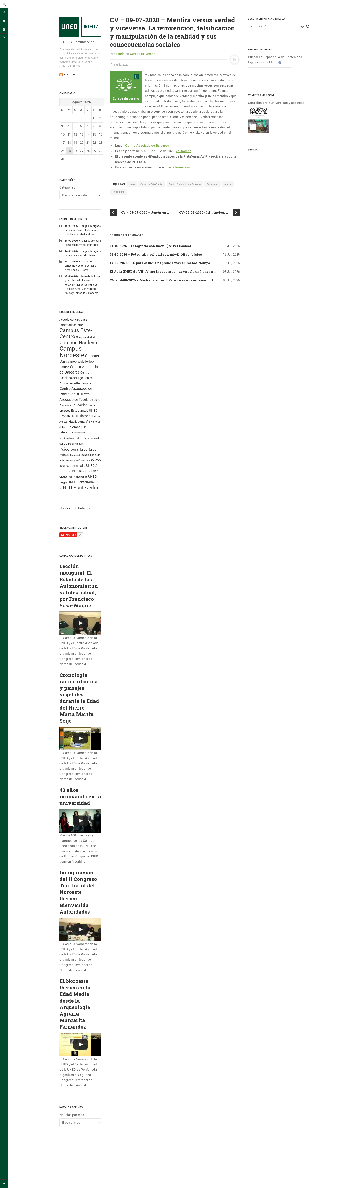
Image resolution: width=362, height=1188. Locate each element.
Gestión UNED (68, 416)
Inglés (84, 427)
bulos (132, 184)
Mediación (79, 432)
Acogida (64, 319)
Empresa (64, 410)
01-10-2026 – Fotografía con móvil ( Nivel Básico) (150, 246)
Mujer (80, 438)
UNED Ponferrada (81, 482)
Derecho (94, 400)
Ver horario (183, 151)
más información (177, 167)
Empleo (92, 405)
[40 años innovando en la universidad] (80, 821)
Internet (228, 184)
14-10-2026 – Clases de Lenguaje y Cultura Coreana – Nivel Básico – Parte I (81, 265)
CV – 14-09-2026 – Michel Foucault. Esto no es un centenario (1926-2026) (169, 280)
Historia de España (79, 421)
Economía (65, 405)
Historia (84, 416)
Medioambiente (67, 438)
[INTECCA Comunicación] (80, 27)
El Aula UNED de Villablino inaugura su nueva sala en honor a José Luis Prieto (175, 271)
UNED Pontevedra (78, 487)
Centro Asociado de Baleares (185, 184)
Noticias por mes (71, 1115)
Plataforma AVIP (76, 443)
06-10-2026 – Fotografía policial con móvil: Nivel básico (156, 254)
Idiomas (74, 427)
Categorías (67, 187)
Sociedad (75, 454)
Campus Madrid (85, 337)
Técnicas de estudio (72, 466)
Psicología (68, 449)
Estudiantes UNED (84, 410)
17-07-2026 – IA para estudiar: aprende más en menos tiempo (160, 263)
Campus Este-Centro (75, 333)
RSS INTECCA (71, 74)
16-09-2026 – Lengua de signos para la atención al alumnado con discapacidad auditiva (83, 230)
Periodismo (118, 191)
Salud (83, 449)
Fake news (212, 184)
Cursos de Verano (142, 54)
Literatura (66, 432)
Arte (80, 325)
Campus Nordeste (78, 342)
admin (120, 54)
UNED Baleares (80, 471)
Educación (80, 405)
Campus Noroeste (71, 351)
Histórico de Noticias (74, 508)
